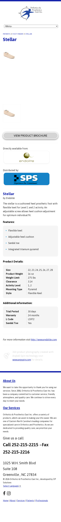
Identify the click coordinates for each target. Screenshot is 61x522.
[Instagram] (9, 493)
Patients (6, 34)
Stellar (28, 34)
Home (5, 500)
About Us (9, 380)
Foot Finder (17, 34)
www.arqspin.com (21, 359)
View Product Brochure (30, 135)
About (13, 500)
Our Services (11, 408)
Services (21, 500)
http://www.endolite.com (44, 339)
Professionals (42, 500)
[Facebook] (4, 493)
